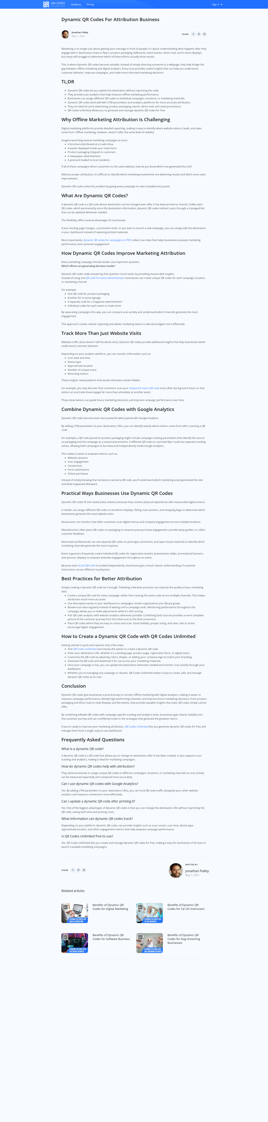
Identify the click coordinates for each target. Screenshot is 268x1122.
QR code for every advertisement (105, 278)
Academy (76, 4)
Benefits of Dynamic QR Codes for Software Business (111, 937)
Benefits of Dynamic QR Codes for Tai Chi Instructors (186, 907)
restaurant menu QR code (144, 388)
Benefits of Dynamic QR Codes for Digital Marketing (110, 907)
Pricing (90, 4)
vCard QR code (86, 565)
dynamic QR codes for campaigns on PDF (107, 240)
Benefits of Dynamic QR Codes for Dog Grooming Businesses (184, 939)
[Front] (55, 4)
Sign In (216, 4)
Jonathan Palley (80, 32)
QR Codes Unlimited (85, 649)
